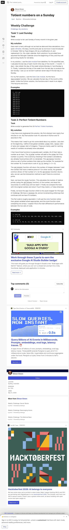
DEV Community (8, 513)
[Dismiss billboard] (66, 516)
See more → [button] (16, 362)
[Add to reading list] (3, 52)
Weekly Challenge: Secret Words (18, 404)
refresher (18, 49)
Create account (61, 2)
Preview (26, 296)
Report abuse (43, 301)
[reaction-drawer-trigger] (3, 39)
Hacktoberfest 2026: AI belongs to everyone (30, 489)
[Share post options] (3, 63)
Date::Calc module (38, 77)
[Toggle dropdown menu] (63, 229)
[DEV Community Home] (3, 2)
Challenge (14, 29)
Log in (51, 2)
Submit (17, 296)
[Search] (8, 2)
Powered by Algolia (39, 2)
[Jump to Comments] (3, 46)
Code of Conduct (32, 301)
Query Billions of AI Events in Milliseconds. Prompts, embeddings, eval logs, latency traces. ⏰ (34, 342)
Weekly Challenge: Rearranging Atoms (20, 411)
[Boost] (3, 58)
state (48, 199)
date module (32, 61)
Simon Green (19, 9)
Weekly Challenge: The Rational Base (19, 418)
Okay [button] (4, 527)
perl (13, 19)
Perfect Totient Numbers (44, 126)
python (18, 19)
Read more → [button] (16, 272)
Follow (38, 378)
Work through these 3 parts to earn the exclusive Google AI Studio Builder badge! (34, 259)
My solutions (23, 29)
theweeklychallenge (29, 19)
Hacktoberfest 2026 (39, 494)
